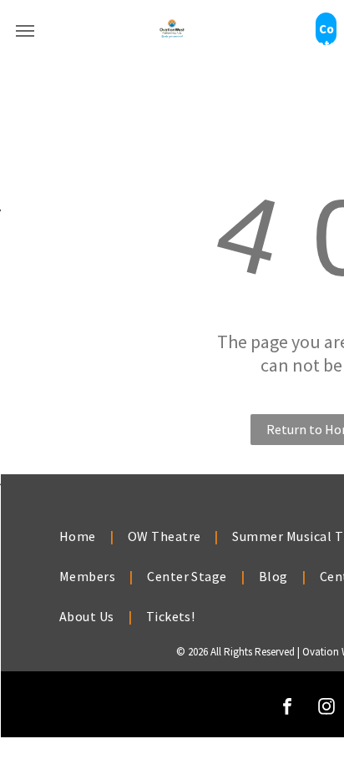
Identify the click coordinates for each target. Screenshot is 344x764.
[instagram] (326, 708)
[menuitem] (79, 536)
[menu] (25, 31)
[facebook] (287, 708)
